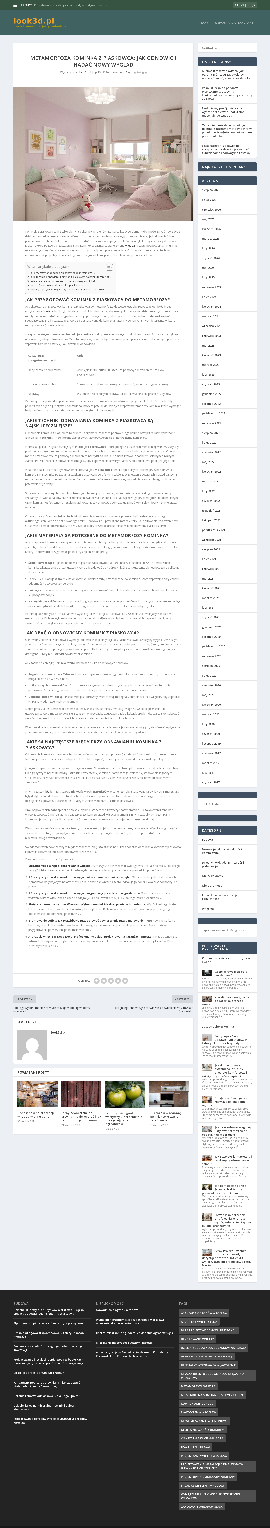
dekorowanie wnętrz (197, 1339)
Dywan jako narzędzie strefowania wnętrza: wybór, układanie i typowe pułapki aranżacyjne (226, 1220)
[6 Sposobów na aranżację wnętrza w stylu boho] (37, 1094)
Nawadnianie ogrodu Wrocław (117, 1310)
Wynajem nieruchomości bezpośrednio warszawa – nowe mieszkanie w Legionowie (131, 1321)
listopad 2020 (211, 637)
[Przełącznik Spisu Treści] (107, 267)
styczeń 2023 (211, 384)
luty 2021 (208, 607)
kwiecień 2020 (211, 704)
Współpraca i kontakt (234, 23)
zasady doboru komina (218, 1026)
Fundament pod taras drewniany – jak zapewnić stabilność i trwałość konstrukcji (46, 1384)
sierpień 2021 (211, 549)
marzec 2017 (210, 763)
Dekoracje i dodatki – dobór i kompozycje (222, 851)
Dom (205, 23)
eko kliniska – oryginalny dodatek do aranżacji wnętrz (225, 1000)
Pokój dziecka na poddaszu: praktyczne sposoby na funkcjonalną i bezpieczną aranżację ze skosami (227, 93)
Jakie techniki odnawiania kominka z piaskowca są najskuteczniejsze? (71, 277)
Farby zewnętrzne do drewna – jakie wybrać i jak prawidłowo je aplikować (81, 1116)
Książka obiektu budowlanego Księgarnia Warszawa (212, 1375)
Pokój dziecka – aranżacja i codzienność (220, 897)
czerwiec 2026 (211, 209)
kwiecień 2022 (211, 471)
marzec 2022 (210, 481)
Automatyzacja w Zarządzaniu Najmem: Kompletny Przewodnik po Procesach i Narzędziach (132, 1354)
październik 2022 (213, 413)
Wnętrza (117, 72)
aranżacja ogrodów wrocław (204, 1313)
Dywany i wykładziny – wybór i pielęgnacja (223, 864)
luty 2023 (208, 374)
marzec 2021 (210, 598)
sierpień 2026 (211, 190)
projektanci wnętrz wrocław (204, 1456)
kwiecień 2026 (211, 229)
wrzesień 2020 (211, 656)
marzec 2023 (210, 365)
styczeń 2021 (211, 617)
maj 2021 (208, 578)
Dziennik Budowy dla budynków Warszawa (213, 1348)
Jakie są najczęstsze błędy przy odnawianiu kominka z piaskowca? (69, 289)
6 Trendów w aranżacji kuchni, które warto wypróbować (166, 1116)
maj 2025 (208, 268)
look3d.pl (85, 72)
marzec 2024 (210, 316)
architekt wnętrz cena (199, 1322)
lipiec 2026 (209, 200)
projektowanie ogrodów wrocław (208, 1477)
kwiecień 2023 (211, 355)
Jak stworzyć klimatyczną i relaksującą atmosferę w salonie (227, 1160)
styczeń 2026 (211, 258)
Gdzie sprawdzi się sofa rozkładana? (231, 973)
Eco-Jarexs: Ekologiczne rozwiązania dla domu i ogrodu (224, 1101)
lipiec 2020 (209, 675)
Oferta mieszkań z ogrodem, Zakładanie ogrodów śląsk (134, 1333)
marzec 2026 (210, 238)
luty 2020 (208, 724)
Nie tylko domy (212, 876)
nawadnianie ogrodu (197, 1403)
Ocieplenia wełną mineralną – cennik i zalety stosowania (44, 1407)
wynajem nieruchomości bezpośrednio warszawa (210, 1496)
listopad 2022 (211, 404)
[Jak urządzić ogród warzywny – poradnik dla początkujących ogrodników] (125, 1094)
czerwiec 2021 (211, 569)
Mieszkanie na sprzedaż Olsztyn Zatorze (60, 5)
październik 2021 (213, 530)
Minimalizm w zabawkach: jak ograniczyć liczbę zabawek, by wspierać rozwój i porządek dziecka (226, 74)
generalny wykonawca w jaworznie (208, 1365)
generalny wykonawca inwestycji (207, 1356)
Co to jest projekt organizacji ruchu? (38, 1373)
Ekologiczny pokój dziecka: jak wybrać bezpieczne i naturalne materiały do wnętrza (223, 111)
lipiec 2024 (209, 297)
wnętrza (130, 245)
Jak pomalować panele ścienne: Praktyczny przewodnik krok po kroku (224, 1189)
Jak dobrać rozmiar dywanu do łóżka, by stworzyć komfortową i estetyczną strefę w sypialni (224, 1070)
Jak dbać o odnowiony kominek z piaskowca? (56, 285)
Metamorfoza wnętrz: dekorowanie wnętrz (59, 866)
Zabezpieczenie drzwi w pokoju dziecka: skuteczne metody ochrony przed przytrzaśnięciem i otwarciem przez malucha (227, 130)
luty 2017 (208, 773)
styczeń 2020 (211, 734)
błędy (83, 742)
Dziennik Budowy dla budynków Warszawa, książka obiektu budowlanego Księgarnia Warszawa (48, 1311)
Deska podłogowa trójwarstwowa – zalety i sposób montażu (48, 1334)
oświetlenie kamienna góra (202, 1438)
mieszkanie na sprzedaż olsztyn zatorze (212, 1395)
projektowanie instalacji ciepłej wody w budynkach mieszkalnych (212, 1466)
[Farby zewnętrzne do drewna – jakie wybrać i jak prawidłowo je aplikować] (81, 1094)
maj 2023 (208, 345)
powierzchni (50, 311)
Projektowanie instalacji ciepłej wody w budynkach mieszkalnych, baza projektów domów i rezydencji (48, 1361)
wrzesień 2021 (211, 539)
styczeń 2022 (211, 501)
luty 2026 (208, 248)
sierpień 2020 (211, 666)
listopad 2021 (211, 520)
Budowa (207, 839)
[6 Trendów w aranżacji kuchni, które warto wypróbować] (169, 1094)
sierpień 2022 (211, 433)
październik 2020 (213, 646)
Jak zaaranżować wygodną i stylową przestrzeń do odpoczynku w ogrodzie (227, 1130)
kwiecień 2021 (211, 588)
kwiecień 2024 (211, 306)
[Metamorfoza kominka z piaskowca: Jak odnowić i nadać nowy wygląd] (103, 154)
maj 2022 (208, 462)
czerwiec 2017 (211, 753)
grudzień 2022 (211, 394)
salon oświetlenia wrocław (202, 1485)
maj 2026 (208, 219)
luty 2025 (208, 277)
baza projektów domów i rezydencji (208, 1330)
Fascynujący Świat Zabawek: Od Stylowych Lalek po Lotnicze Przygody (225, 1039)
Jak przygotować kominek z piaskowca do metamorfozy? (63, 272)
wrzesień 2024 (211, 287)
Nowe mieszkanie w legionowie (204, 1421)
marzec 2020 (210, 714)
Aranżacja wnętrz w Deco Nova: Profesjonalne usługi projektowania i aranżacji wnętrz (89, 936)
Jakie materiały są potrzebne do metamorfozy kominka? (62, 281)
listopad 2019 (211, 743)
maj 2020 (208, 695)
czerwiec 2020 (211, 685)
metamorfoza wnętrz (198, 1386)
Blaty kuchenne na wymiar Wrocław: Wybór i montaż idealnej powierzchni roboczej (87, 904)
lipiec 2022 (209, 442)
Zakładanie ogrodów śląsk (202, 1506)
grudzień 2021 (211, 510)
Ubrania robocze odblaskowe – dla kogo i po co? (46, 1396)
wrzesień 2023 (211, 326)
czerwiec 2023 (211, 336)
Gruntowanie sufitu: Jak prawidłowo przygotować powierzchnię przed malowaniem (87, 920)
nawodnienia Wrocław (198, 1412)
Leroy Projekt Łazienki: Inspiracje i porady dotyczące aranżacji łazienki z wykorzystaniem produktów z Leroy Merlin (227, 1258)
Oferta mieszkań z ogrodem (202, 1430)
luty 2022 (208, 491)
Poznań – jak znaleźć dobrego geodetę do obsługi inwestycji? (47, 1348)
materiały (51, 535)
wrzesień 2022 (211, 423)
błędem (50, 791)
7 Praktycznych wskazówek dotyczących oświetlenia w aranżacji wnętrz (79, 877)
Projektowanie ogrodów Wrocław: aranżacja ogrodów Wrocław (50, 1420)
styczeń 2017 (211, 782)
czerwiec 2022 (211, 452)
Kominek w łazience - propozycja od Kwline (227, 960)
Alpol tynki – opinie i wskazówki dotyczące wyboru (48, 1323)
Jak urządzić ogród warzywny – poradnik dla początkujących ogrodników (123, 1118)
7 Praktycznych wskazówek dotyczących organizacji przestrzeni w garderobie (84, 893)
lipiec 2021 (209, 559)
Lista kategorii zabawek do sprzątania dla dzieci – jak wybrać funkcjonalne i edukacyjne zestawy (226, 149)
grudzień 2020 (211, 627)
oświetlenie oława (195, 1447)
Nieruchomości (212, 885)
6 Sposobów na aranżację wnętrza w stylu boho (36, 1114)
